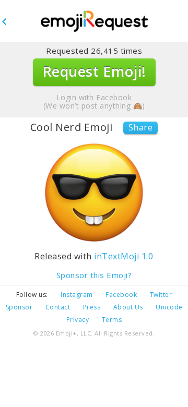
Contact (57, 307)
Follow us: (32, 294)
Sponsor (19, 307)
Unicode (169, 307)
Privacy (77, 319)
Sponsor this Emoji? (94, 275)
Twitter (161, 294)
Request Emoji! (94, 71)
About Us (128, 307)
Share (140, 127)
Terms (112, 319)
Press (92, 307)
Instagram (77, 294)
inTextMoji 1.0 (123, 256)
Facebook (121, 294)
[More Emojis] (94, 21)
